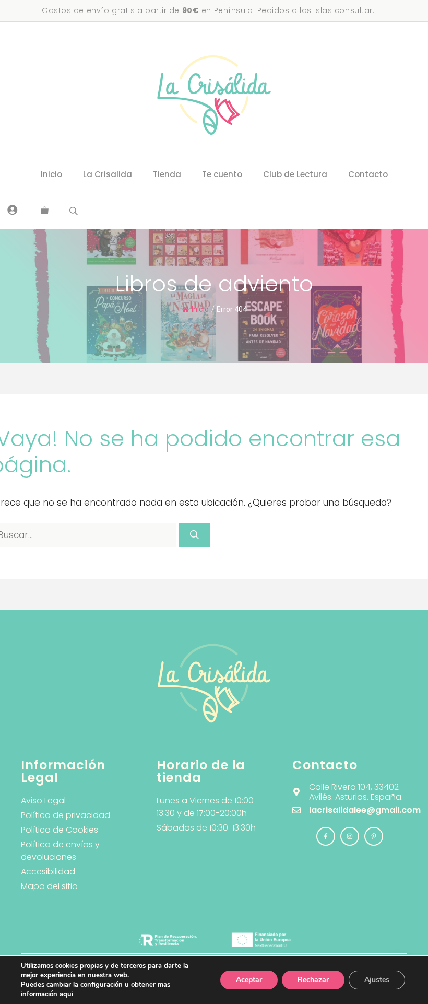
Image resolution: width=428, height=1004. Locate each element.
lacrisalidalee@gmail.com (365, 810)
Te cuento (222, 174)
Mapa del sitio (49, 886)
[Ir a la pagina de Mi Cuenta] (12, 209)
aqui (66, 994)
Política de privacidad (65, 815)
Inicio (51, 174)
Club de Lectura (295, 174)
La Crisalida (107, 174)
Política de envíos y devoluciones (60, 850)
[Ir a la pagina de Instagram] (325, 836)
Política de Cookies (59, 830)
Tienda (167, 174)
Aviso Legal (43, 801)
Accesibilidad (48, 872)
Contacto (368, 174)
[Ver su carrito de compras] (44, 211)
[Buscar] (194, 535)
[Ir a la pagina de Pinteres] (373, 836)
